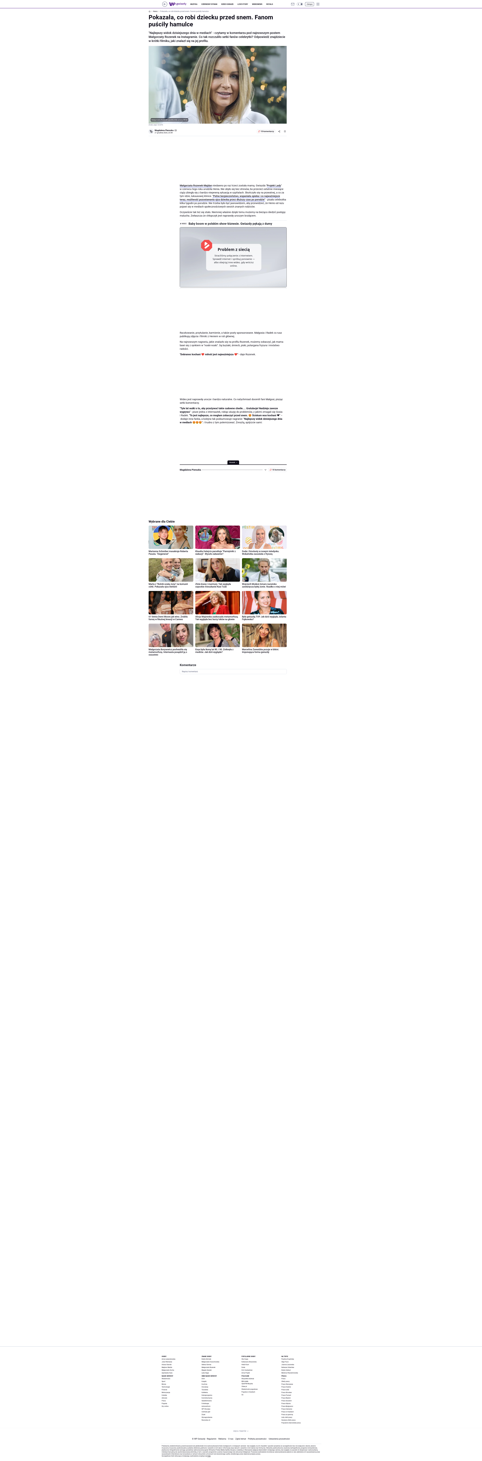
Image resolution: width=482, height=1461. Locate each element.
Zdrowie (164, 1398)
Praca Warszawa (287, 1384)
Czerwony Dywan (209, 4)
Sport (163, 1381)
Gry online (165, 1406)
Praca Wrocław (286, 1392)
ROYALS (269, 4)
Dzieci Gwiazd (227, 4)
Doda (243, 1367)
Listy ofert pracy (286, 1417)
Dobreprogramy (207, 1395)
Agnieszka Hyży (167, 1373)
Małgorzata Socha (168, 1370)
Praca (164, 1401)
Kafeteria (205, 1392)
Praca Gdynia (286, 1403)
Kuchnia (204, 1384)
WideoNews (257, 4)
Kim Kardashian (247, 1370)
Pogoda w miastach (248, 1392)
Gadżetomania (207, 1401)
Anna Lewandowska (168, 1359)
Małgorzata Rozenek (208, 1367)
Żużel (203, 1414)
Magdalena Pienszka (164, 130)
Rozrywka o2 (206, 1420)
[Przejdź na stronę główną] (164, 6)
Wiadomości (166, 1379)
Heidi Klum (245, 1364)
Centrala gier (206, 1412)
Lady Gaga (205, 1373)
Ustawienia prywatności (279, 1439)
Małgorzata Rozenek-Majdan (196, 185)
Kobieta (164, 1395)
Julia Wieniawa (167, 1362)
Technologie (166, 1387)
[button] (300, 4)
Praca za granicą (287, 1414)
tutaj (208, 1456)
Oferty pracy (285, 1381)
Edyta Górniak (206, 1359)
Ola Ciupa (245, 1359)
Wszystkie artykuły (248, 1379)
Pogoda (164, 1403)
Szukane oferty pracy (288, 1420)
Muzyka (193, 4)
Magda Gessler (207, 1370)
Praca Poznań (286, 1395)
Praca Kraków (286, 1387)
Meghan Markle (167, 1367)
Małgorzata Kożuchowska (210, 1362)
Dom (203, 1379)
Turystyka (205, 1390)
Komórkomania (207, 1398)
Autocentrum (206, 1406)
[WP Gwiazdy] (179, 4)
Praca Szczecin (286, 1401)
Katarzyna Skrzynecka (249, 1362)
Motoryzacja (166, 1392)
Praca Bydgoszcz (287, 1406)
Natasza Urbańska (287, 1367)
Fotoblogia (205, 1403)
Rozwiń (232, 462)
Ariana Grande (166, 1364)
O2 (242, 1395)
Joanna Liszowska (287, 1364)
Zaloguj (309, 4)
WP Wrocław (206, 1409)
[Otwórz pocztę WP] (293, 4)
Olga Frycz (285, 1362)
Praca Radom (286, 1398)
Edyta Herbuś (286, 1370)
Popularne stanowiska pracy (291, 1423)
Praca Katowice (286, 1409)
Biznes (164, 1384)
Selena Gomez (206, 1364)
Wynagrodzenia (207, 1417)
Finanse (164, 1390)
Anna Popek (246, 1373)
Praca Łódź (285, 1390)
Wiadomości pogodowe (250, 1389)
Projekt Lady (274, 185)
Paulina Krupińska (287, 1359)
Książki (204, 1381)
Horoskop (205, 1387)
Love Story (242, 4)
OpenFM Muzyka (247, 1384)
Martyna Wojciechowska (289, 1373)
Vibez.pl (244, 1386)
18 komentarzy (267, 131)
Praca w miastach (287, 1412)
